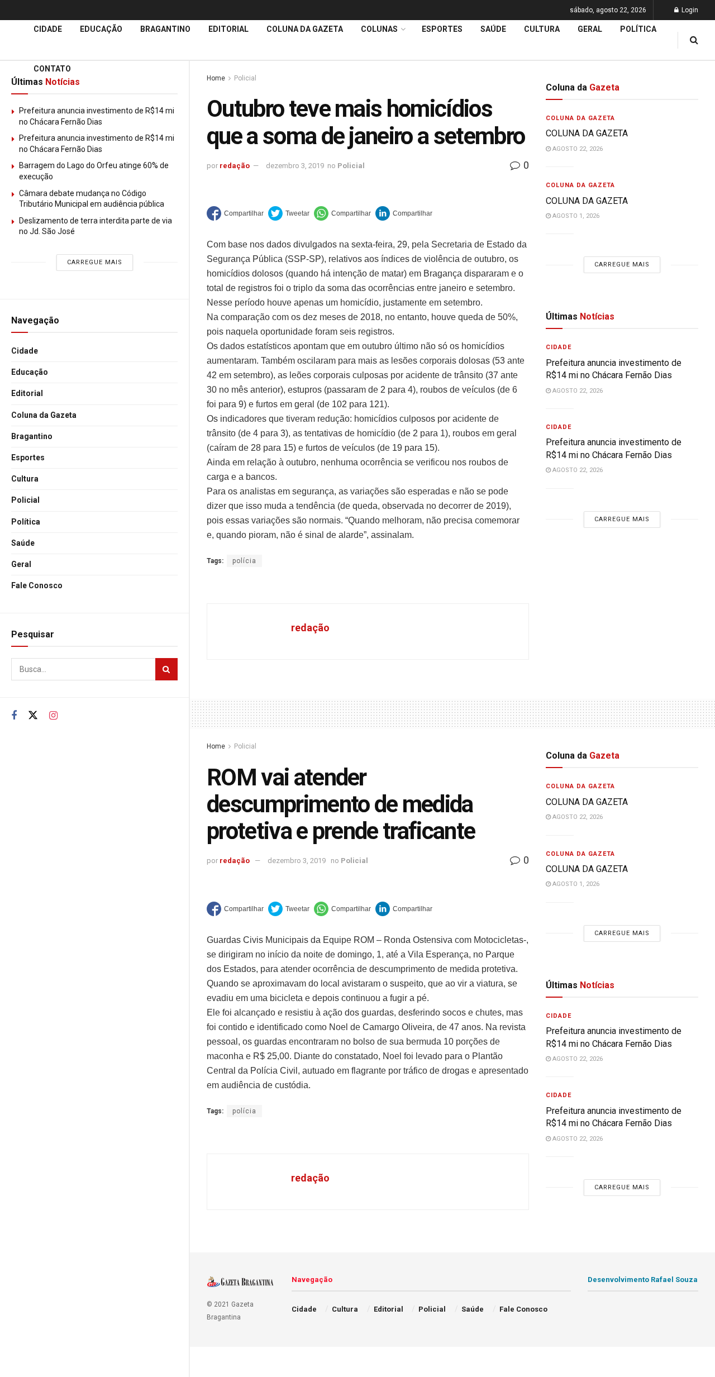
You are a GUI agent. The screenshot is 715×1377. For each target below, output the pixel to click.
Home (216, 746)
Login (689, 10)
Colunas (379, 29)
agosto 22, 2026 (577, 149)
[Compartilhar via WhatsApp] (342, 213)
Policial (25, 499)
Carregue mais (94, 262)
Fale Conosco (37, 585)
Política (25, 521)
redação (235, 165)
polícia (244, 561)
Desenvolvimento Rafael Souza (643, 1279)
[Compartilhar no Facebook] (235, 213)
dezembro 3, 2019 (295, 165)
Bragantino (32, 436)
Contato (52, 68)
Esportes (28, 457)
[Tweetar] (288, 213)
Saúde (23, 543)
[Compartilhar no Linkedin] (403, 213)
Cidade (24, 350)
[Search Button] (166, 669)
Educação (29, 372)
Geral (21, 564)
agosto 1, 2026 (575, 216)
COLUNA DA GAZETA (587, 133)
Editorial (27, 393)
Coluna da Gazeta (44, 415)
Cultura (25, 478)
